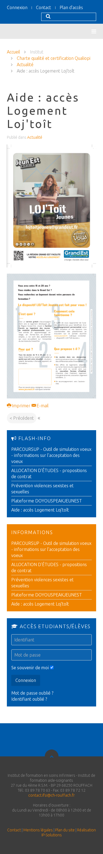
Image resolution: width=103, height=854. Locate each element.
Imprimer (21, 405)
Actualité (25, 64)
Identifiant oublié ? (29, 699)
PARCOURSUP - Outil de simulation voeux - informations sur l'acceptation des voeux (51, 455)
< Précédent (22, 418)
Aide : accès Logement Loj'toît (40, 509)
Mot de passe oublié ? (32, 692)
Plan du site (65, 830)
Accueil (13, 51)
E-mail (42, 405)
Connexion (17, 7)
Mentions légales (38, 830)
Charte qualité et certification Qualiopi (53, 58)
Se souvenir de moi (30, 667)
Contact (43, 7)
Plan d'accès (71, 7)
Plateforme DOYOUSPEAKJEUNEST (46, 500)
